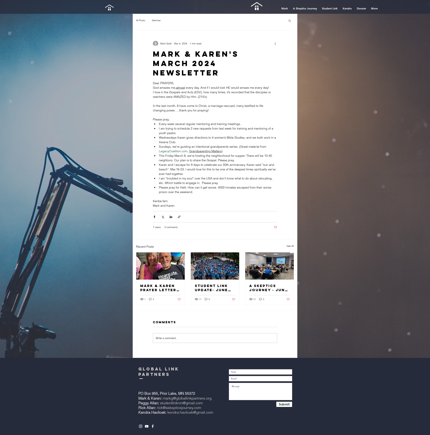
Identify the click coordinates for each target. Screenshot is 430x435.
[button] (289, 20)
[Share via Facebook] (154, 216)
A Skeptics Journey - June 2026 (268, 288)
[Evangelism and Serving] (215, 266)
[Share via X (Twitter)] (162, 216)
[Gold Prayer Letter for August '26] (160, 266)
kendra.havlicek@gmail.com (190, 412)
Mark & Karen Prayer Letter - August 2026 (160, 288)
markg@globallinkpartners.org (174, 398)
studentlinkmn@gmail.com (170, 403)
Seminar (156, 20)
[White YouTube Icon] (146, 426)
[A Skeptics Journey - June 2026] (269, 266)
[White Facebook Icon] (152, 426)
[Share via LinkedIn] (171, 216)
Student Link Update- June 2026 (211, 288)
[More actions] (275, 44)
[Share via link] (179, 216)
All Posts (140, 20)
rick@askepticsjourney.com (169, 407)
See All (290, 245)
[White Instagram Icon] (140, 426)
